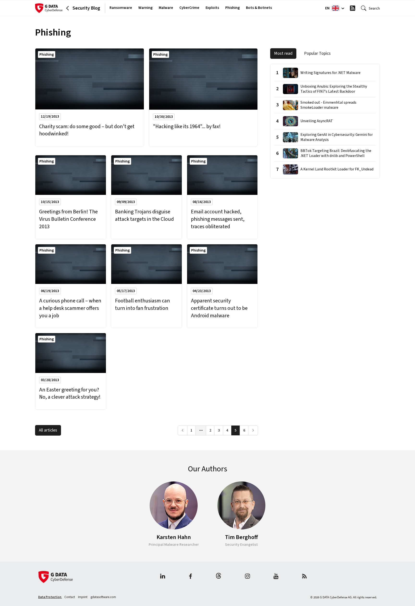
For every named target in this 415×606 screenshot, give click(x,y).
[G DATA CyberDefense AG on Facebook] (190, 577)
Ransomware (121, 7)
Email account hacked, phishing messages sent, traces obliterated (217, 219)
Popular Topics (317, 53)
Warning (145, 7)
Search (374, 8)
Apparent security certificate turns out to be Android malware (219, 308)
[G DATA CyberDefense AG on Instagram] (247, 577)
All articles (48, 430)
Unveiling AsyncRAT (316, 121)
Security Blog (86, 8)
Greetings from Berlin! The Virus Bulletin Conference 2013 (68, 219)
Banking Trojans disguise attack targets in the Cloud (144, 215)
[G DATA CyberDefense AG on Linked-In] (162, 577)
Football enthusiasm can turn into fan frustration (142, 304)
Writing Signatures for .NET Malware (330, 72)
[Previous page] (183, 430)
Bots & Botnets (259, 7)
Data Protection (50, 597)
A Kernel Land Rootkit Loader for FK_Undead (336, 169)
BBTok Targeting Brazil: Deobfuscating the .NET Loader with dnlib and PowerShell (335, 153)
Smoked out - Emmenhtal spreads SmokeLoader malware (328, 105)
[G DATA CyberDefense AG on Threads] (218, 577)
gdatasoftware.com (103, 597)
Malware (166, 7)
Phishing (232, 7)
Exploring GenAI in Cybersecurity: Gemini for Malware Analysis (336, 137)
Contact (70, 597)
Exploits (212, 7)
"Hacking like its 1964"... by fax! (187, 126)
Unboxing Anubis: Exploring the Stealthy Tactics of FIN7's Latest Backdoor (333, 89)
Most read (283, 53)
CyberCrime (189, 7)
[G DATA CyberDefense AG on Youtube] (276, 577)
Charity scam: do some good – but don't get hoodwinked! (86, 130)
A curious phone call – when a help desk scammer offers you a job (70, 308)
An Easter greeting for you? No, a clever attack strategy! (70, 393)
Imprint (83, 597)
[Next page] (253, 430)
